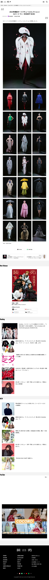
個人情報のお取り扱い (37, 564)
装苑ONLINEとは (35, 555)
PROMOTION (19, 566)
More (46, 477)
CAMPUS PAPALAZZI (7, 566)
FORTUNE (19, 564)
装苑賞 (18, 568)
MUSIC (4, 568)
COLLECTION (17, 16)
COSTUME (5, 557)
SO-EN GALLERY (20, 557)
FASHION (11, 16)
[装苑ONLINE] (5, 2)
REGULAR (5, 562)
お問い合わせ (35, 560)
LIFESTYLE (19, 560)
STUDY (4, 564)
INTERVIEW (5, 560)
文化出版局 (34, 566)
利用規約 (34, 557)
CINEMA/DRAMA (20, 555)
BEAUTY (18, 562)
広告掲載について (36, 562)
